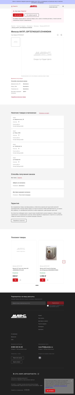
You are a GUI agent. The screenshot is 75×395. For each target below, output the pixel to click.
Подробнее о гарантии (19, 220)
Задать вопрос (16, 361)
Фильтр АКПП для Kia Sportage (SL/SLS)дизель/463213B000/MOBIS (49, 269)
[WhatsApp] (61, 37)
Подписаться (55, 303)
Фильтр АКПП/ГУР (17, 266)
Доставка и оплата (43, 321)
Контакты (40, 329)
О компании (14, 334)
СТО (12, 339)
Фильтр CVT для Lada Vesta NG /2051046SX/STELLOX (20, 269)
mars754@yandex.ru (45, 347)
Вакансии (13, 336)
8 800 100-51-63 (53, 7)
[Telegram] (54, 37)
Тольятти (19, 177)
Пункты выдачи (42, 323)
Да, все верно (18, 15)
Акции (40, 315)
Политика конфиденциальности (19, 378)
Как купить (41, 318)
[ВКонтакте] (56, 37)
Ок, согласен (50, 390)
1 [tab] (37, 285)
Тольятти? (23, 11)
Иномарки (41, 326)
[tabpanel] (24, 261)
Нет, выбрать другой (32, 15)
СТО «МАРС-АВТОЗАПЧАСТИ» (26, 374)
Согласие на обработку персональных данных (23, 379)
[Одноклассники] (58, 37)
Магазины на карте (44, 113)
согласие (53, 305)
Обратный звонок (17, 357)
